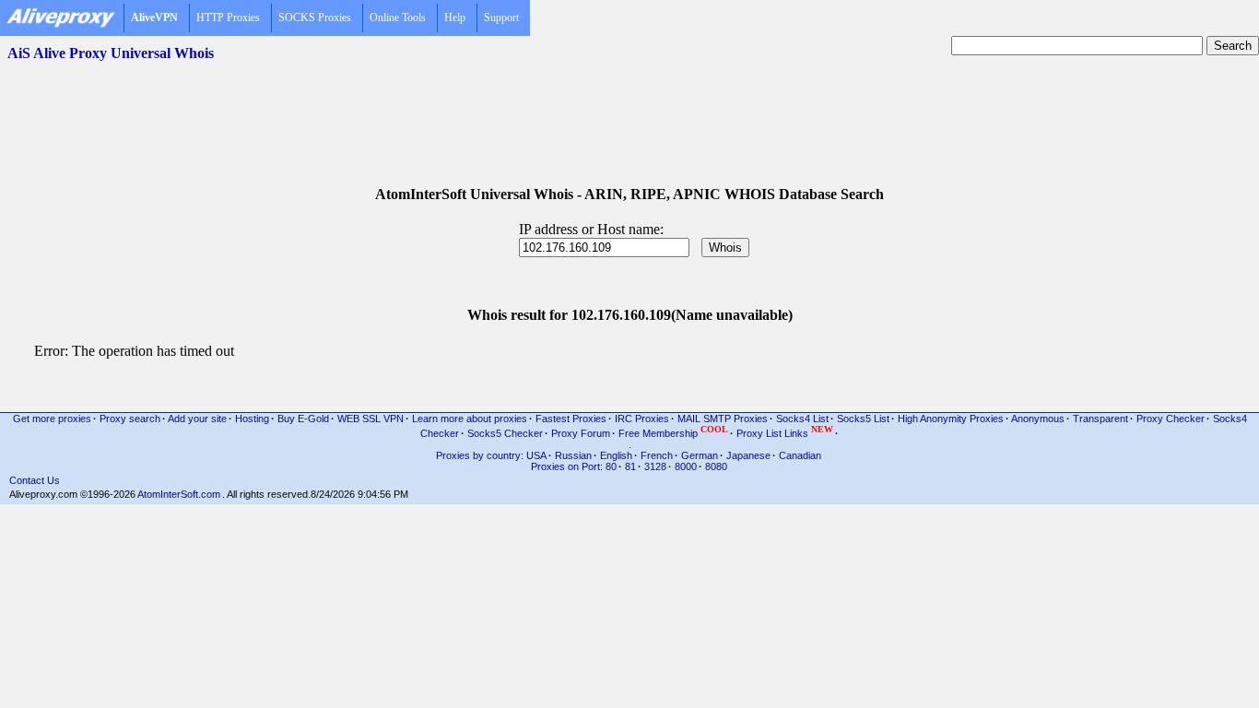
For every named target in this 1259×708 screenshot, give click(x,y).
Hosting (252, 418)
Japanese (748, 455)
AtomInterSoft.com (178, 494)
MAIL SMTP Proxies (722, 418)
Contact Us (34, 480)
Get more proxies (52, 418)
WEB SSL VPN (370, 418)
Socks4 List (802, 418)
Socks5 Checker (505, 433)
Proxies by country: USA (491, 455)
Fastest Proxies (570, 418)
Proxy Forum (580, 433)
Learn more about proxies (469, 418)
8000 (686, 466)
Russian (573, 455)
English (616, 455)
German (699, 455)
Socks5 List (863, 418)
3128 (655, 466)
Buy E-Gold (303, 418)
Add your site (197, 418)
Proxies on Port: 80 (574, 466)
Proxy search (130, 418)
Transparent (1100, 418)
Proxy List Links (784, 432)
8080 (716, 466)
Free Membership (673, 432)
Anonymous (1038, 418)
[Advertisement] (629, 111)
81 (630, 466)
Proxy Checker (1170, 418)
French (657, 455)
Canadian (800, 455)
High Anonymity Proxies (951, 418)
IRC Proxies (642, 418)
